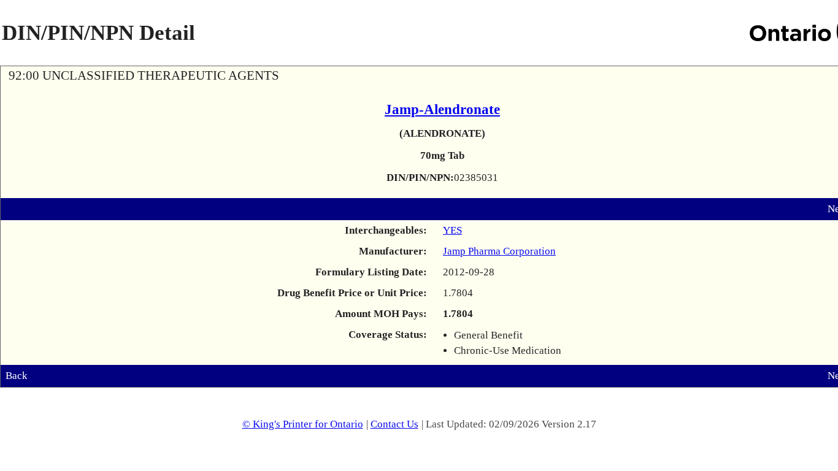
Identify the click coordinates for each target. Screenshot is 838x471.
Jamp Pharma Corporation (499, 251)
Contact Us (394, 424)
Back (17, 375)
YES (452, 230)
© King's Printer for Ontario (302, 424)
